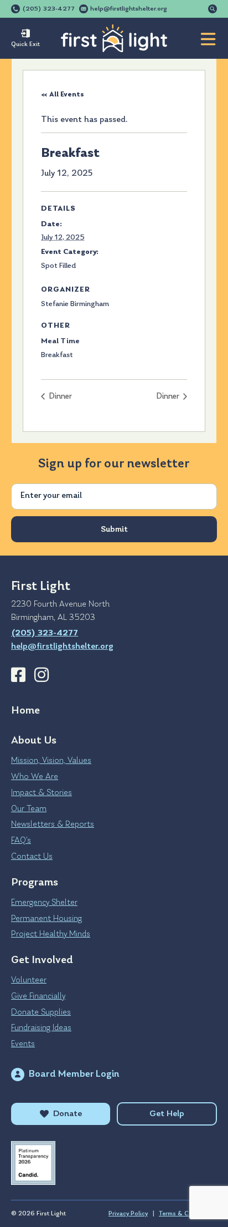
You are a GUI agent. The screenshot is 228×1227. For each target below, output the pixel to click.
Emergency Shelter (44, 902)
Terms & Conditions (188, 1213)
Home (25, 710)
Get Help (166, 1113)
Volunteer (28, 980)
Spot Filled (58, 266)
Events (23, 1044)
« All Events (62, 94)
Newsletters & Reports (52, 824)
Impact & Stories (41, 792)
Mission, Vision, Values (51, 760)
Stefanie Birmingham (75, 304)
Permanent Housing (46, 918)
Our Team (28, 809)
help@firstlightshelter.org (128, 9)
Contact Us (32, 856)
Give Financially (38, 996)
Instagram (41, 674)
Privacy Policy (128, 1213)
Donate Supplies (41, 1012)
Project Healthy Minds (50, 934)
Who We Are (34, 776)
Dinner (59, 397)
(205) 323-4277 (48, 9)
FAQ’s (21, 840)
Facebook (18, 674)
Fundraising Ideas (41, 1028)
